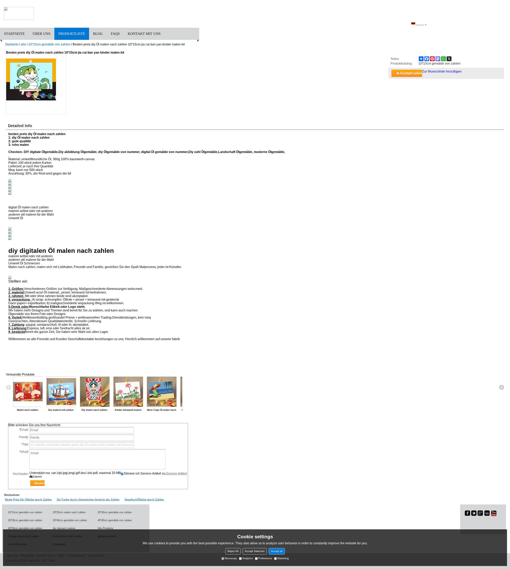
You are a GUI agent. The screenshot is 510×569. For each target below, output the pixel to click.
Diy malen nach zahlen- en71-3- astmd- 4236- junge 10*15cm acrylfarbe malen (94, 411)
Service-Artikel (176, 473)
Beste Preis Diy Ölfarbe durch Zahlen (28, 499)
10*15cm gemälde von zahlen (49, 44)
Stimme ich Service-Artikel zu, (155, 473)
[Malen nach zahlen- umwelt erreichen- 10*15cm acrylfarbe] (28, 391)
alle (23, 44)
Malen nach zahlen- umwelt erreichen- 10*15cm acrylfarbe (28, 411)
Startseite (14, 34)
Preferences (265, 558)
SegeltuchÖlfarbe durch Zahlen (144, 499)
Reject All (233, 551)
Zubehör (37, 476)
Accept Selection (255, 551)
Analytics (247, 558)
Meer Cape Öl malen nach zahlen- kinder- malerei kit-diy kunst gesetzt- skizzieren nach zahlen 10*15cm (161, 411)
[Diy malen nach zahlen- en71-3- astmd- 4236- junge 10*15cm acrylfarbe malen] (95, 391)
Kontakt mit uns (144, 34)
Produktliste (71, 34)
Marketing (283, 558)
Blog (98, 34)
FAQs (115, 34)
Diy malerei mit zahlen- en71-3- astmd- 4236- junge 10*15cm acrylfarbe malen (61, 411)
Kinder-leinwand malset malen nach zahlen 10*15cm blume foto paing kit (128, 411)
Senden (39, 483)
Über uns (41, 34)
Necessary (231, 558)
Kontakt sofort (411, 73)
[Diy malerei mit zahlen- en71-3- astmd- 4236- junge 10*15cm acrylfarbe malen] (61, 391)
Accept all (276, 551)
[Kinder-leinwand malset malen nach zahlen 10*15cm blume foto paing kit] (128, 391)
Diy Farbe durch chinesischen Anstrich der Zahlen (88, 499)
